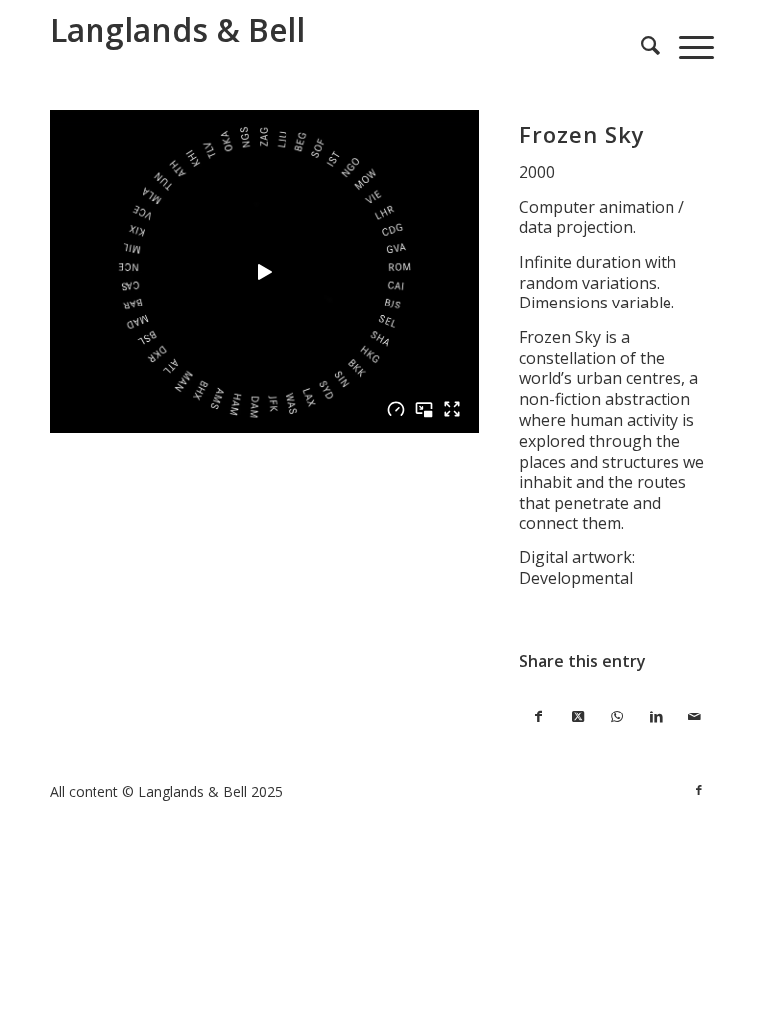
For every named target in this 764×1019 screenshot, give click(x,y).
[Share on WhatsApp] (616, 717)
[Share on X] (577, 717)
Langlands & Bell (177, 29)
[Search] (640, 45)
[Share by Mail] (694, 717)
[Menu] (687, 45)
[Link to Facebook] (699, 790)
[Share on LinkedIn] (656, 717)
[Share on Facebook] (538, 717)
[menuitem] (640, 45)
